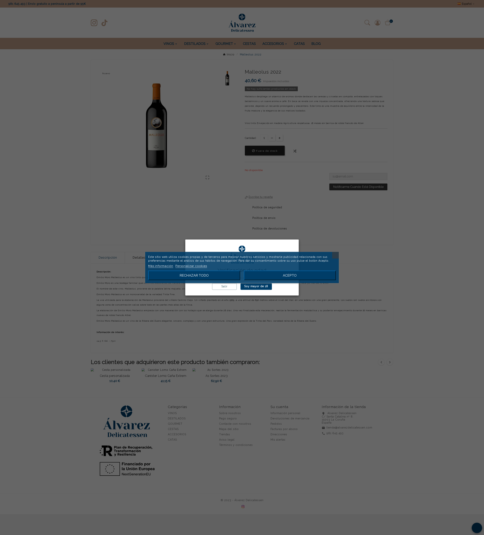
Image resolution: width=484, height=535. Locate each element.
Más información (160, 266)
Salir (224, 286)
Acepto (290, 275)
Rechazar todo (194, 275)
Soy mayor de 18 (256, 286)
